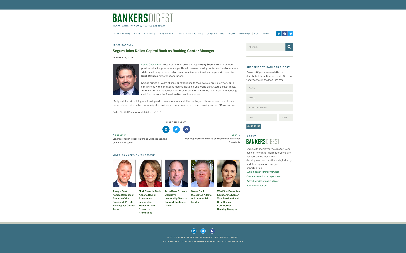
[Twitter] (290, 33)
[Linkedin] (279, 33)
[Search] (289, 47)
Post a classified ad (256, 185)
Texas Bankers (121, 33)
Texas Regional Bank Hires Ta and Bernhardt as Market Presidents (211, 140)
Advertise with (262, 181)
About (231, 33)
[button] (166, 129)
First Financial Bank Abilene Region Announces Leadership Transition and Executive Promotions (150, 202)
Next (235, 135)
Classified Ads (215, 33)
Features (149, 33)
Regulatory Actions (191, 33)
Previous (121, 135)
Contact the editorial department (263, 176)
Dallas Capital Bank (152, 64)
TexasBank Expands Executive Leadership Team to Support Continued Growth (176, 198)
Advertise (245, 33)
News (137, 33)
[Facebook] (284, 33)
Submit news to (262, 171)
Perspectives (167, 33)
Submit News (262, 33)
